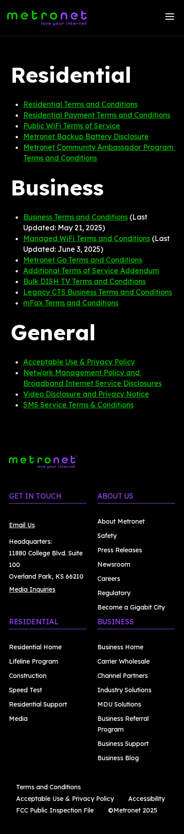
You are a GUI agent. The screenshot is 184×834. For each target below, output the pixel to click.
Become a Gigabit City (131, 607)
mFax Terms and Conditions (70, 302)
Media (18, 719)
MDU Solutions (119, 704)
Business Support (123, 744)
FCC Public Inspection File (55, 810)
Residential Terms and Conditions (80, 104)
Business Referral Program (123, 724)
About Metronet (121, 521)
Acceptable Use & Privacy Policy (79, 361)
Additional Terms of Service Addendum (91, 270)
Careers (108, 579)
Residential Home (35, 647)
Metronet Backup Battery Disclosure (86, 136)
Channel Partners (122, 676)
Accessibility (146, 799)
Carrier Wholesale (123, 661)
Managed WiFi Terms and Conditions (86, 238)
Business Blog (118, 758)
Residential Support (38, 704)
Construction (27, 676)
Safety (107, 536)
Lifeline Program (33, 661)
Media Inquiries (32, 589)
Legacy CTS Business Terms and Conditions (97, 292)
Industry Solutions (124, 690)
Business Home (120, 647)
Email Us (22, 525)
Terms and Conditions (48, 787)
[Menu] (170, 18)
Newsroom (113, 564)
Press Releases (119, 550)
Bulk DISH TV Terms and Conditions (84, 281)
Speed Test (25, 690)
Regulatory (113, 593)
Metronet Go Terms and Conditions (82, 259)
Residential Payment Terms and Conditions (96, 114)
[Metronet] (47, 18)
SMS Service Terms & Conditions (78, 404)
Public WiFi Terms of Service (71, 125)
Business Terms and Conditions (75, 216)
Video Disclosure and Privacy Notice (86, 393)
